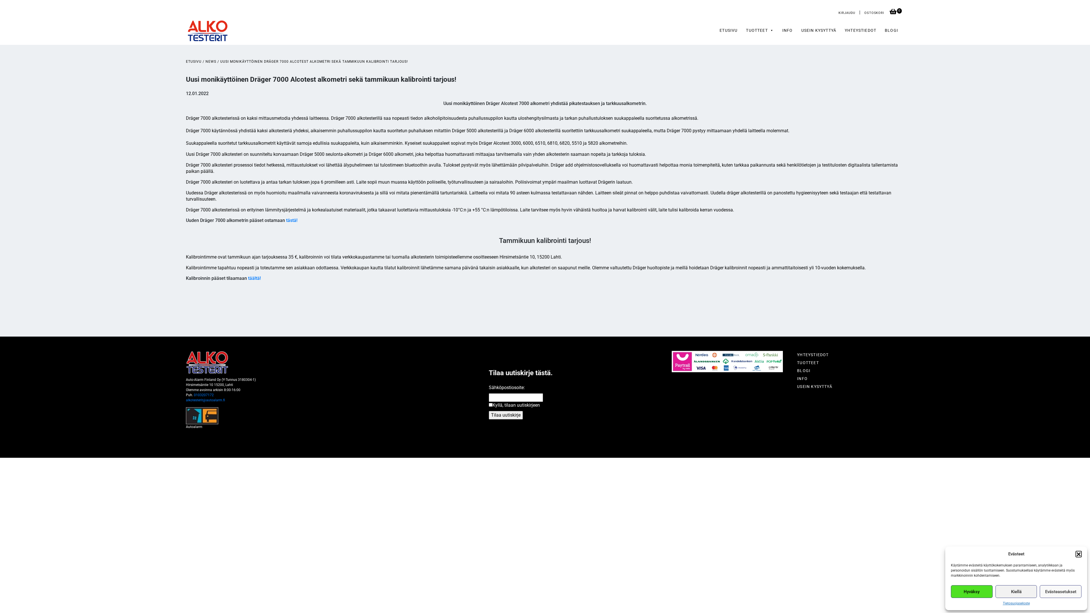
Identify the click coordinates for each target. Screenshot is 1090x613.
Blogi (891, 30)
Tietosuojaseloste (1016, 603)
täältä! (254, 278)
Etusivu (728, 30)
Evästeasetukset (1060, 591)
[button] (1078, 554)
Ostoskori (874, 13)
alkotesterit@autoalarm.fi (205, 400)
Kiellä (1016, 591)
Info (787, 30)
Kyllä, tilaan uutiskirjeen (516, 405)
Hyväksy (972, 591)
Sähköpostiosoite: (507, 387)
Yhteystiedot (860, 30)
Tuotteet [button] (757, 30)
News (211, 62)
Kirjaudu (847, 13)
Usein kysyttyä (818, 30)
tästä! (291, 220)
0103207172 (204, 395)
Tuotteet (808, 362)
